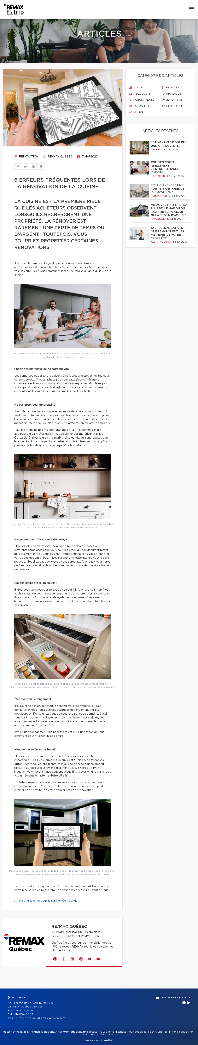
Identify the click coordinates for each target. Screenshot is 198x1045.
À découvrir (142, 94)
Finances (172, 87)
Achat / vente (143, 100)
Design (138, 112)
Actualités (141, 106)
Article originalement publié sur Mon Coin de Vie (46, 901)
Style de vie (174, 106)
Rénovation (28, 156)
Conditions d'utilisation (179, 1032)
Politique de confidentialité (145, 1032)
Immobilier (173, 94)
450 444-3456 (23, 1010)
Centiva (107, 1040)
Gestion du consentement (99, 1035)
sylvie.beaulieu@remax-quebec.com (42, 1018)
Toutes (138, 87)
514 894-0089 (23, 1014)
